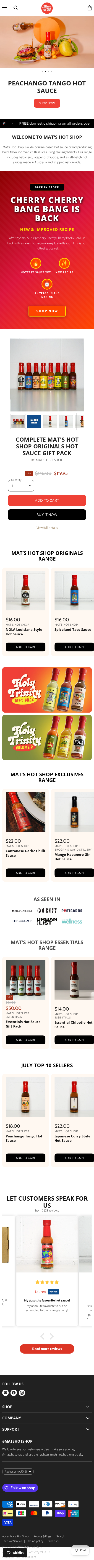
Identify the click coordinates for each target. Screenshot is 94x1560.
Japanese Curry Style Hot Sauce (72, 1087)
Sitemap (53, 1490)
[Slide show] (47, 42)
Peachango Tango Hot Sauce (24, 1087)
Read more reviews (47, 1298)
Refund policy (35, 1490)
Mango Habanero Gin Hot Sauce (73, 805)
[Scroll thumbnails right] (80, 371)
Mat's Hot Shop (49, 409)
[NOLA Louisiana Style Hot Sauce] (25, 540)
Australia (16, 1421)
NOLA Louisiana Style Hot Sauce (24, 580)
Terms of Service (12, 1490)
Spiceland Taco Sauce (73, 578)
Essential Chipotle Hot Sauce (74, 974)
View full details (47, 477)
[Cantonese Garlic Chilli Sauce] (25, 761)
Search (60, 1486)
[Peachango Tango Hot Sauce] (25, 1046)
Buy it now (47, 464)
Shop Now (47, 260)
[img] (47, 1232)
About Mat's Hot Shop (15, 1486)
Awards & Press (42, 1486)
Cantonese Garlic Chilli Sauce (25, 802)
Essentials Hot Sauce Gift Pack (23, 973)
